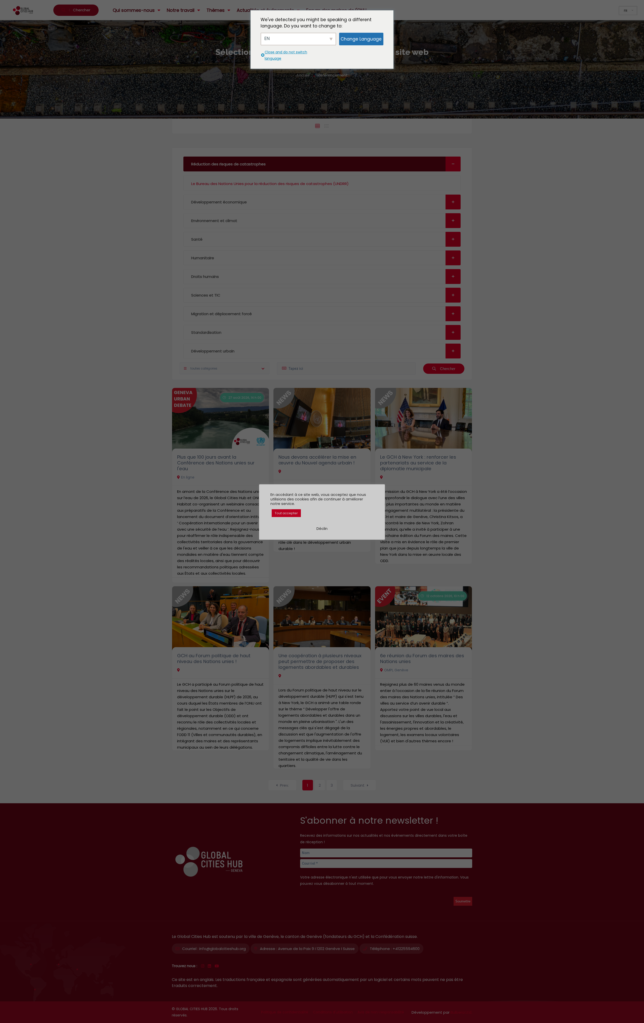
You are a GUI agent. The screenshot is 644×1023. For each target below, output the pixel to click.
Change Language (361, 39)
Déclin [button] (322, 528)
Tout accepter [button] (286, 513)
